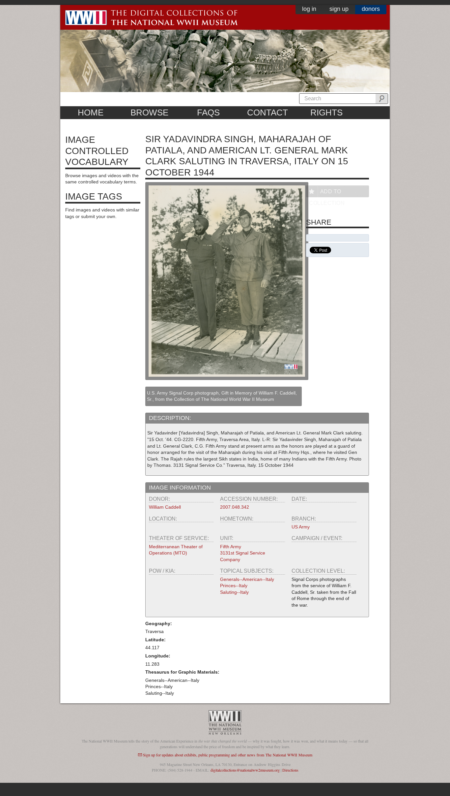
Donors (371, 9)
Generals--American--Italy (247, 579)
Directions (290, 770)
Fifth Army (230, 546)
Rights (326, 112)
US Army (301, 526)
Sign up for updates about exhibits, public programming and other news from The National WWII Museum (227, 754)
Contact (267, 112)
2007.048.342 (234, 507)
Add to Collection (327, 193)
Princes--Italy (233, 585)
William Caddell (165, 507)
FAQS (208, 112)
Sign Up (339, 9)
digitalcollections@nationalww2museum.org (245, 770)
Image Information (180, 487)
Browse (149, 112)
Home (90, 112)
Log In (309, 9)
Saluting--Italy (234, 592)
